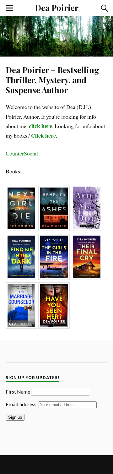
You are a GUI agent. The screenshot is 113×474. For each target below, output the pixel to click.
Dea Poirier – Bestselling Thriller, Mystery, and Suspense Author (52, 79)
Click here (43, 135)
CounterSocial (22, 153)
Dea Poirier (56, 7)
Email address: (22, 404)
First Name (18, 392)
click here (40, 126)
